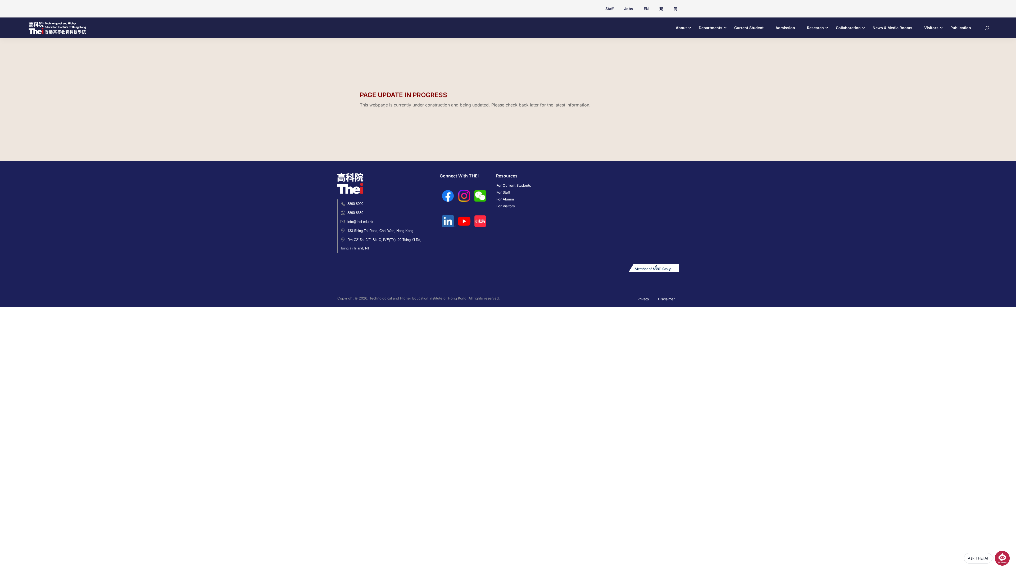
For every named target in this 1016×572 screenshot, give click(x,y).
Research (815, 27)
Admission (785, 27)
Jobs (628, 8)
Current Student (749, 27)
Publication (960, 27)
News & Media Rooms (892, 27)
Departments (710, 27)
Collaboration (848, 27)
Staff (609, 8)
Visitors (931, 27)
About (681, 27)
